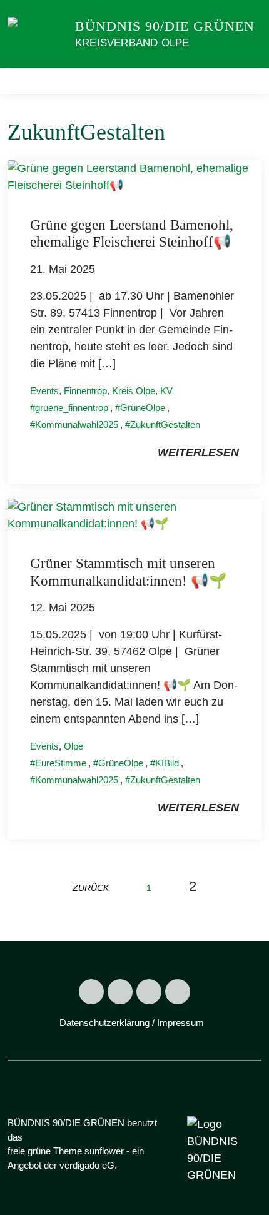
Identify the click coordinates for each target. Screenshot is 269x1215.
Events (44, 390)
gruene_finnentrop (71, 407)
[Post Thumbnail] (134, 176)
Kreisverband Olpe (132, 43)
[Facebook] (91, 991)
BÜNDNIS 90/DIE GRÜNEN (165, 26)
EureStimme (60, 763)
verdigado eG (86, 1165)
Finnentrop (85, 390)
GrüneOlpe (142, 407)
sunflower (104, 1151)
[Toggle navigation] (248, 81)
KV (166, 390)
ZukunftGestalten (165, 424)
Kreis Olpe (133, 390)
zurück (91, 888)
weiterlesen (198, 452)
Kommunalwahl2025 (76, 424)
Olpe (73, 746)
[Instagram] (120, 991)
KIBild (167, 763)
